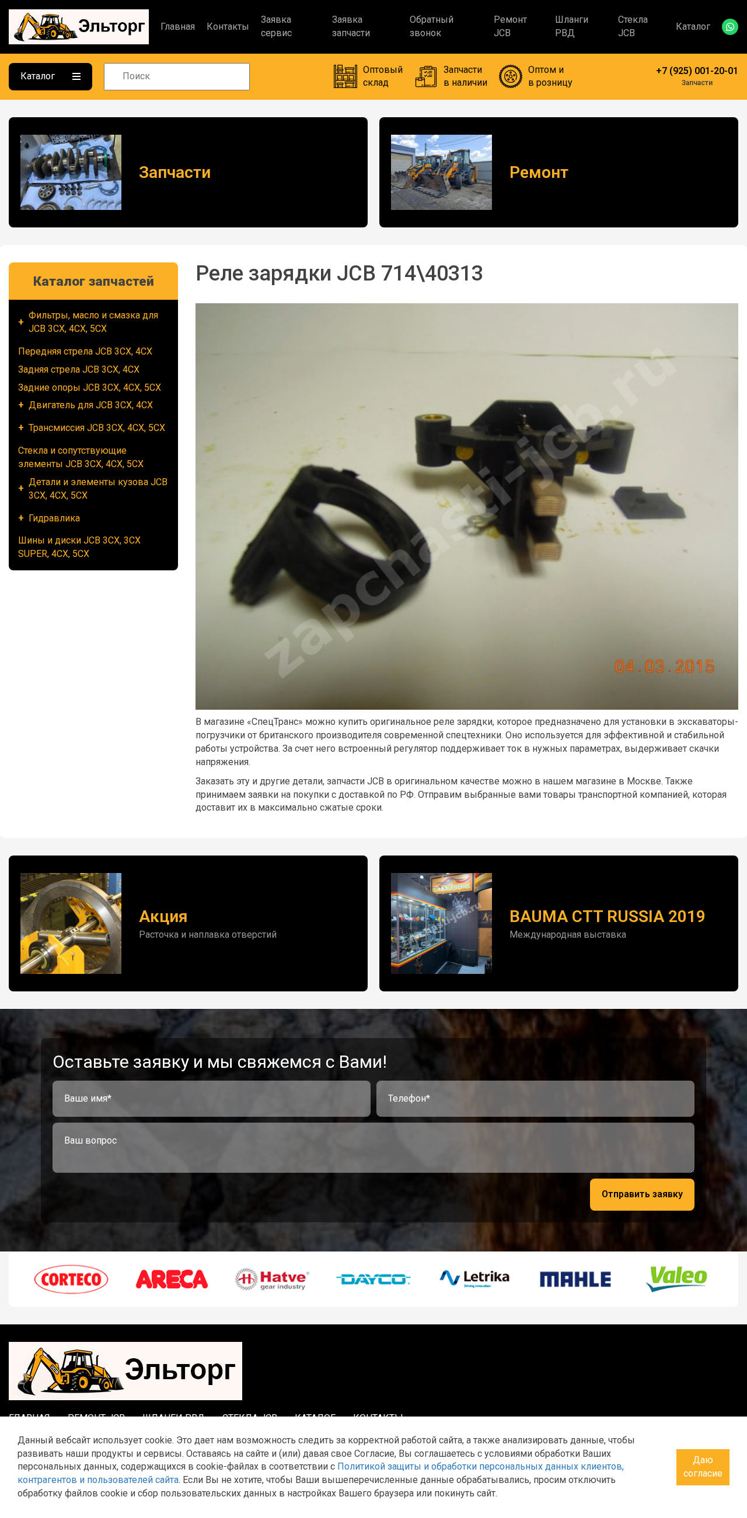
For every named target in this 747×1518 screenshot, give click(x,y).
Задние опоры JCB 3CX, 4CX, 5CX (89, 387)
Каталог (693, 26)
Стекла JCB (633, 26)
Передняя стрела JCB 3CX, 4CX (85, 351)
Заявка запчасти (351, 26)
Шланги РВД (571, 26)
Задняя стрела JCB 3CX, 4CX (78, 369)
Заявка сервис (276, 26)
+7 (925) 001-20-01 (697, 70)
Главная (177, 26)
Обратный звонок (431, 26)
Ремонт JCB (510, 26)
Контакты (228, 26)
